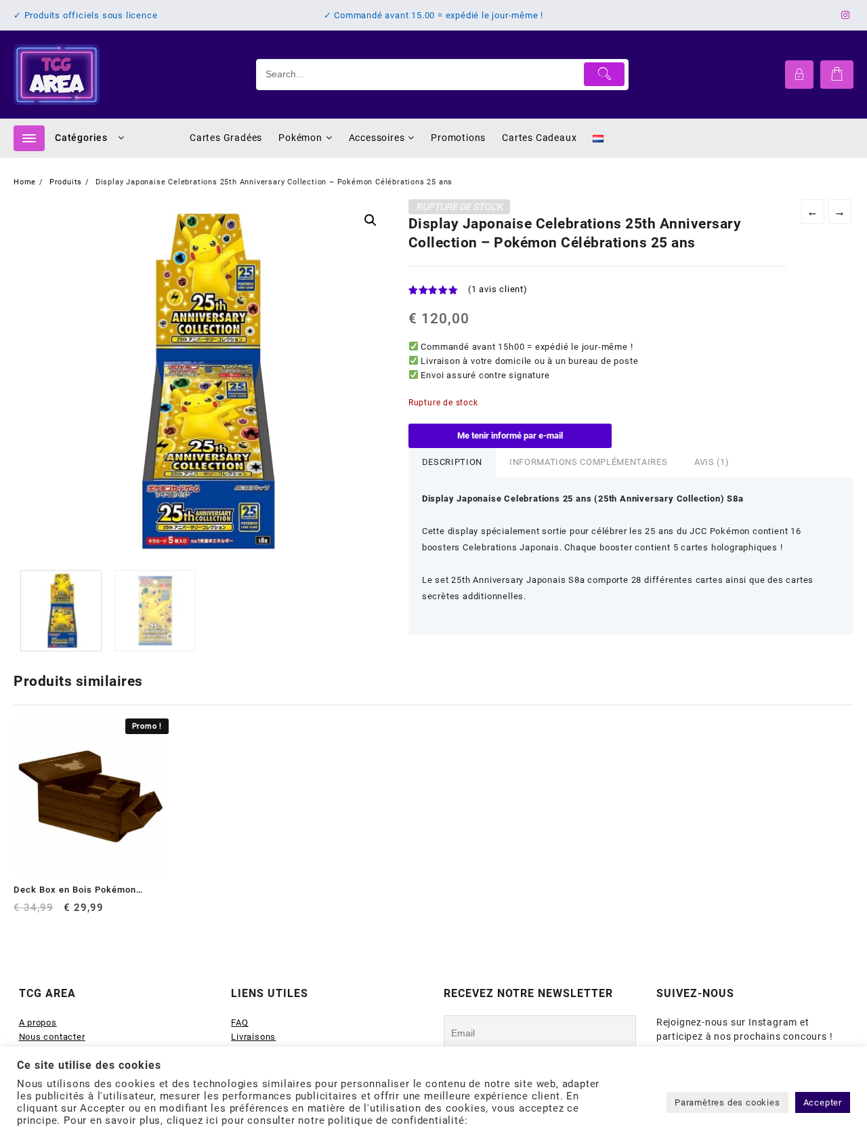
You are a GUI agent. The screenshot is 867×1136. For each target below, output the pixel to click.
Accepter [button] (822, 1102)
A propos (38, 1022)
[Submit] (604, 74)
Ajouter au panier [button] (25, 913)
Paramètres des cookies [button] (727, 1102)
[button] (370, 220)
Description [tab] (452, 462)
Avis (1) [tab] (711, 462)
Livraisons (253, 1037)
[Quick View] (52, 913)
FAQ (239, 1022)
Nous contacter (52, 1037)
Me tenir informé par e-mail (510, 435)
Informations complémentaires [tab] (588, 462)
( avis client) (498, 289)
